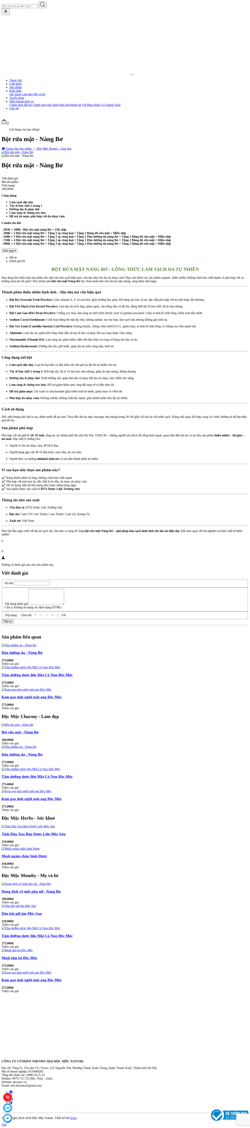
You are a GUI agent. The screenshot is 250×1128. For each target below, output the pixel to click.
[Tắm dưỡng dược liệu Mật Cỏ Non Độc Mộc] (31, 667)
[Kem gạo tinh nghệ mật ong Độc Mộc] (27, 689)
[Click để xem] (17, 152)
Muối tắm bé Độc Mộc (19, 958)
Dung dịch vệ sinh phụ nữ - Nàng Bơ (31, 891)
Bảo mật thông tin (70, 105)
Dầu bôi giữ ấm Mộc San (22, 913)
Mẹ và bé (39, 94)
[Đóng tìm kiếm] (6, 11)
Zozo (73, 1118)
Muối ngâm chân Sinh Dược (24, 856)
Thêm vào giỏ (10, 663)
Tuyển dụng (16, 97)
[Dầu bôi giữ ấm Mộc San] (19, 906)
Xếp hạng (11, 615)
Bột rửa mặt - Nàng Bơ (20, 732)
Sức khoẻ (15, 94)
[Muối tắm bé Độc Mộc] (17, 950)
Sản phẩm (15, 87)
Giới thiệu (15, 83)
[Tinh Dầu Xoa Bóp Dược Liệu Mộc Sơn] (28, 826)
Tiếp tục (7, 621)
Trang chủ (15, 80)
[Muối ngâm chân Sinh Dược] (21, 848)
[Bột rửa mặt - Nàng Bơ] (17, 724)
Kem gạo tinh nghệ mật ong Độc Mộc (32, 697)
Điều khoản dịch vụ (21, 101)
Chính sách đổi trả (20, 105)
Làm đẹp (27, 94)
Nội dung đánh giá (16, 603)
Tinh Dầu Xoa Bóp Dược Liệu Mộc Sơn (34, 834)
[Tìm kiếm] (42, 5)
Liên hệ (14, 108)
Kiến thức (15, 90)
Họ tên (9, 583)
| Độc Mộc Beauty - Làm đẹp (51, 148)
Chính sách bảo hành (46, 105)
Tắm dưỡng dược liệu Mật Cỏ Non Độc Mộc (37, 675)
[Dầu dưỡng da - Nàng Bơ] (19, 645)
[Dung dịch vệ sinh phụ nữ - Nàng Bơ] (26, 883)
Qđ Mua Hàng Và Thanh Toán (101, 105)
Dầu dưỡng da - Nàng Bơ (22, 653)
